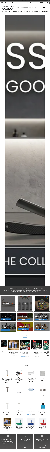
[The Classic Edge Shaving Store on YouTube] (3, 2)
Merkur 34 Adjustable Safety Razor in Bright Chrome (7, 412)
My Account (14, 2)
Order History (20, 2)
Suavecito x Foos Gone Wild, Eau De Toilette (42, 412)
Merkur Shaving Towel (42, 378)
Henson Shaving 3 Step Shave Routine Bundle (13, 353)
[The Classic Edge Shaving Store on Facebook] (2, 2)
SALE (3, 11)
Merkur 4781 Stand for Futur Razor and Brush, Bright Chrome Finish (19, 396)
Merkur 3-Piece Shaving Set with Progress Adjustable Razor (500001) (19, 379)
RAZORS (9, 11)
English (41, 2)
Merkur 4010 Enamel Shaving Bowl (31, 395)
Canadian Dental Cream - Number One (43, 428)
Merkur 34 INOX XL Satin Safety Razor (19, 412)
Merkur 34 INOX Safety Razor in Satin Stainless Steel (31, 412)
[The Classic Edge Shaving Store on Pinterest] (5, 2)
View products (6, 319)
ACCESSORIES (44, 11)
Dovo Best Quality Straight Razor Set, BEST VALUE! (25, 353)
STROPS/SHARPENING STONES (17, 11)
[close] (48, 0)
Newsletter (27, 2)
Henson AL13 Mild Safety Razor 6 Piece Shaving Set (37, 353)
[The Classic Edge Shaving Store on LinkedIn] (6, 2)
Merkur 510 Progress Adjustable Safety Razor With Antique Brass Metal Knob (7, 379)
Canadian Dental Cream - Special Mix (19, 428)
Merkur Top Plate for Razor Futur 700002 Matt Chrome (31, 379)
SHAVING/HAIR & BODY (28, 11)
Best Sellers (25, 335)
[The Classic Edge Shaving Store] (8, 7)
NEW (6, 11)
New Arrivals (25, 365)
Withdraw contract (33, 2)
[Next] (47, 351)
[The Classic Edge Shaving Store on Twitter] (1, 2)
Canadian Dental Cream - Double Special (31, 428)
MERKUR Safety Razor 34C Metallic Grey (7, 395)
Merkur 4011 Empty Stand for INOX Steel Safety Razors (43, 395)
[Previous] (3, 351)
